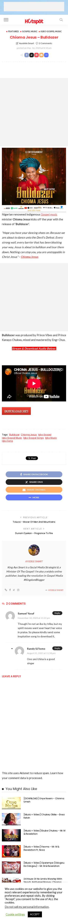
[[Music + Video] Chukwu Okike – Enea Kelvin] (11, 819)
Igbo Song (7, 440)
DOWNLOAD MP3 (16, 411)
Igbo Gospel (44, 434)
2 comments (45, 43)
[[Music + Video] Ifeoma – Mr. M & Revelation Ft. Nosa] (11, 851)
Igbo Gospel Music (51, 31)
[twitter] (14, 590)
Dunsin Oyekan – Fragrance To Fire (34, 533)
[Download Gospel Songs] (34, 19)
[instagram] (18, 590)
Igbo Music (51, 437)
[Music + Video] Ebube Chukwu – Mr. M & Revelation (44, 832)
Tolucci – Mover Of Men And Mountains (34, 521)
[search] (61, 20)
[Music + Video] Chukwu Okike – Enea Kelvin (44, 816)
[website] (6, 590)
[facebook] (10, 590)
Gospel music (49, 214)
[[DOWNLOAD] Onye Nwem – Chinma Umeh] (11, 803)
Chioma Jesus (29, 434)
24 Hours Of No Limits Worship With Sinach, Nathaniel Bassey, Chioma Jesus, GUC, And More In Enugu (43, 882)
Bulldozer (14, 434)
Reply (57, 613)
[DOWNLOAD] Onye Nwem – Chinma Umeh (44, 800)
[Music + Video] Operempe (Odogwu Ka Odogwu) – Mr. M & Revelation (44, 864)
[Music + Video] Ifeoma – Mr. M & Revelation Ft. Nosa (41, 848)
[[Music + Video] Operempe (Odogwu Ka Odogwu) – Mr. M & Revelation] (11, 867)
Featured (13, 31)
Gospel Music (29, 31)
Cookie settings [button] (15, 914)
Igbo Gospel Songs (33, 437)
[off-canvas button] (6, 19)
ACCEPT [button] (35, 914)
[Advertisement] (34, 6)
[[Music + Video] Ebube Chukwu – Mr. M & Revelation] (11, 835)
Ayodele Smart (26, 43)
